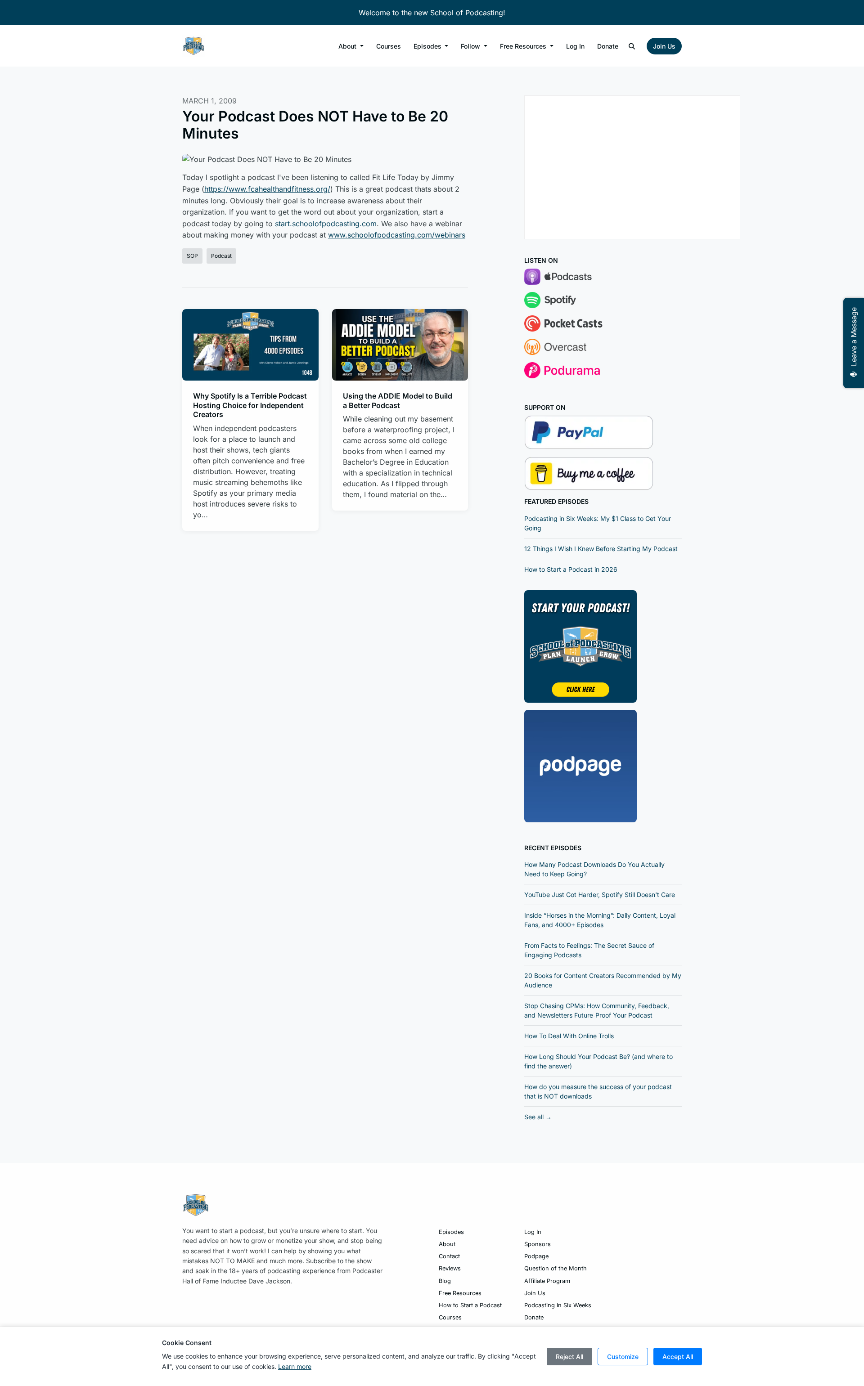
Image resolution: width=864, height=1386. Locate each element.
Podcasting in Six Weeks (557, 1305)
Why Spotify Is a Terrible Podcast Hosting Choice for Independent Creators (250, 405)
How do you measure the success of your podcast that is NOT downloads (598, 1091)
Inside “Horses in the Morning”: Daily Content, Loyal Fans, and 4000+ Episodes (599, 919)
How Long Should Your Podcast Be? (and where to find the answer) (598, 1061)
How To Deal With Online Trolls (569, 1036)
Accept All (677, 1356)
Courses (388, 46)
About (348, 46)
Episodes (428, 46)
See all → (538, 1117)
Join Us (664, 46)
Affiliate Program (547, 1281)
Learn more (294, 1366)
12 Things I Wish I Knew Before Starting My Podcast (601, 548)
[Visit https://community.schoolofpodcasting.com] (580, 645)
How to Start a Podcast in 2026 (570, 569)
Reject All (569, 1356)
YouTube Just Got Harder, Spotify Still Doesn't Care (599, 894)
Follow (471, 46)
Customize (623, 1356)
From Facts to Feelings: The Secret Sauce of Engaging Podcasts (589, 950)
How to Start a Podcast (470, 1305)
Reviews (450, 1268)
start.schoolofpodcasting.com (326, 223)
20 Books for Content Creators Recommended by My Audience (602, 980)
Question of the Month (555, 1268)
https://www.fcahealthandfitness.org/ (267, 188)
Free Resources (524, 46)
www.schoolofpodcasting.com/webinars (396, 234)
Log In (575, 46)
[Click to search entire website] (632, 46)
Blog (445, 1281)
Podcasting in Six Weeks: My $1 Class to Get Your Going (597, 523)
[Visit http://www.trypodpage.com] (580, 765)
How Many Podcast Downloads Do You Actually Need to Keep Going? (594, 869)
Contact (449, 1256)
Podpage (536, 1256)
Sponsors (537, 1244)
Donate (607, 46)
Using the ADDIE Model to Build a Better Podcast (397, 400)
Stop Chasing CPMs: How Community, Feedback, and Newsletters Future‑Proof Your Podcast (596, 1010)
